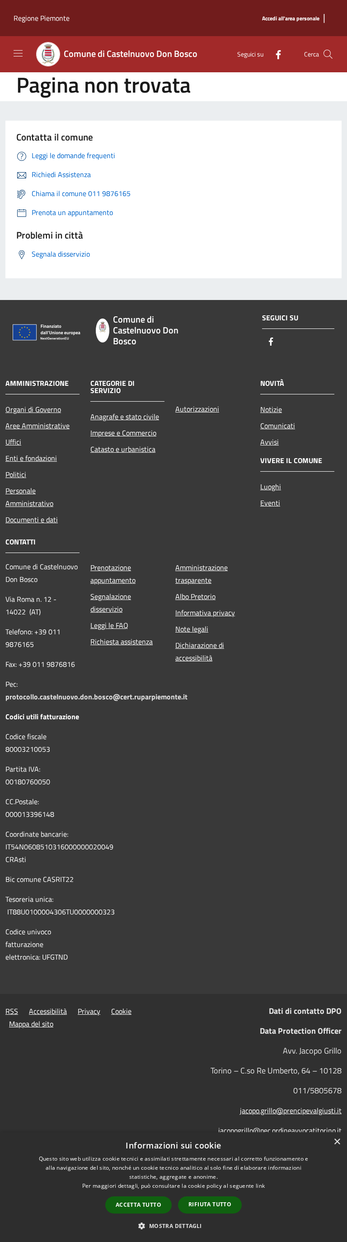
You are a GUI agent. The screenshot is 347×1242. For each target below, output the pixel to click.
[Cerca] (328, 54)
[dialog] (173, 1187)
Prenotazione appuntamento (113, 574)
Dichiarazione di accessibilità (199, 651)
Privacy (89, 1011)
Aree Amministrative (37, 425)
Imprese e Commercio (123, 432)
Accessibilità (48, 1011)
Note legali (191, 628)
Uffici (13, 441)
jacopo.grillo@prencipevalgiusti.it (291, 1110)
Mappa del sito (31, 1023)
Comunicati (277, 425)
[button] (173, 1225)
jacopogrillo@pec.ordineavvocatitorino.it (280, 1130)
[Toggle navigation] (18, 53)
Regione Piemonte (42, 18)
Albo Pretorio (195, 596)
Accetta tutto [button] (138, 1205)
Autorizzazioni (197, 408)
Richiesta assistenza (121, 641)
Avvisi (269, 441)
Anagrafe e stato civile (124, 416)
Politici (15, 474)
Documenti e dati (31, 519)
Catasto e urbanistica (122, 449)
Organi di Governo (33, 409)
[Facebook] (275, 54)
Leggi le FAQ (109, 625)
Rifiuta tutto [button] (209, 1204)
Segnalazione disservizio (110, 602)
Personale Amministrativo (29, 497)
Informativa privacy (205, 612)
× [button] (336, 1142)
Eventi (270, 502)
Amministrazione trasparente (201, 574)
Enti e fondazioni (31, 458)
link (260, 1186)
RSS (11, 1011)
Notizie (271, 409)
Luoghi (270, 486)
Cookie (121, 1011)
